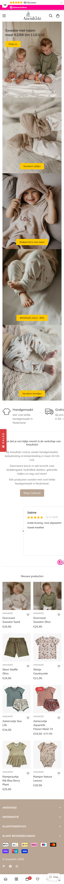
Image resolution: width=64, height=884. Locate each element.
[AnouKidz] (32, 16)
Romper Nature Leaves (42, 778)
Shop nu (13, 44)
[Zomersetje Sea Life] (16, 699)
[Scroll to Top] (58, 866)
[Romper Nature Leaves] (47, 755)
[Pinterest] (3, 866)
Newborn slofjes (32, 166)
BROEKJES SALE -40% (32, 317)
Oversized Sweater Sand (11, 619)
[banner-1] (32, 135)
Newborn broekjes (32, 393)
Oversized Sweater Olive (42, 619)
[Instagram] (17, 866)
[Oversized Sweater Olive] (47, 596)
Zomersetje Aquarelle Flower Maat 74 (43, 725)
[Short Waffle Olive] (16, 647)
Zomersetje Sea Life (12, 723)
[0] (58, 15)
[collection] (16, 879)
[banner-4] (32, 363)
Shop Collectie (32, 493)
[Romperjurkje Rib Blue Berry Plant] (16, 755)
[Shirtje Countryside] (47, 647)
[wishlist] (37, 879)
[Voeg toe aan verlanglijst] (28, 615)
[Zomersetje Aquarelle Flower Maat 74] (47, 699)
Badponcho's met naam (32, 242)
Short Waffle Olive (10, 671)
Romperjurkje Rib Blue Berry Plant (11, 780)
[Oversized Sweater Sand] (16, 596)
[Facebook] (10, 866)
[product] (6, 879)
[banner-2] (32, 211)
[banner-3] (32, 287)
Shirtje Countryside (40, 671)
